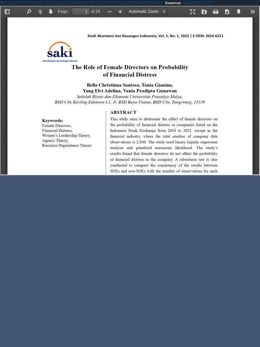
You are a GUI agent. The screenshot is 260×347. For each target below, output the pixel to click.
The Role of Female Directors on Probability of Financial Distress (104, 2)
